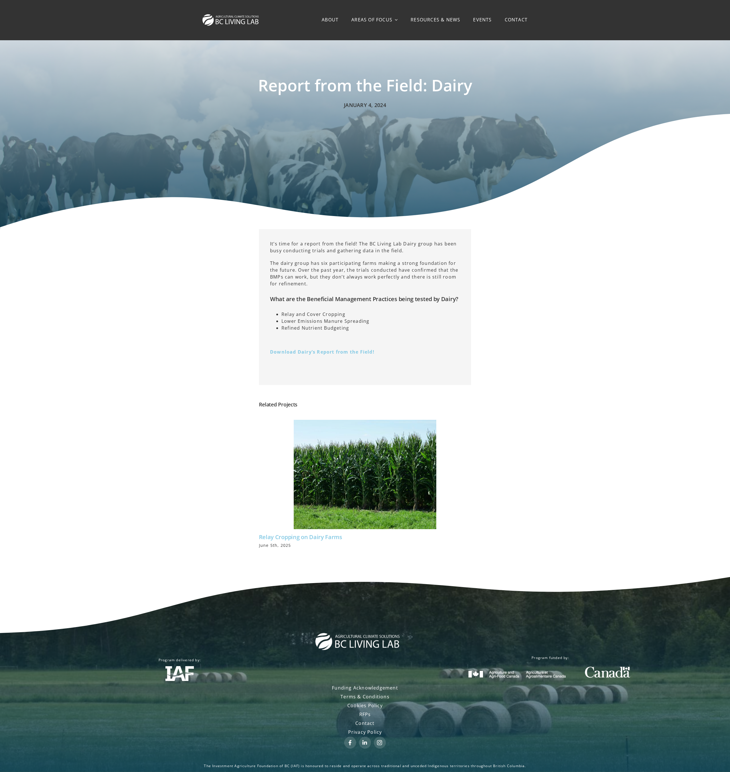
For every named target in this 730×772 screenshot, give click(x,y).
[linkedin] (365, 743)
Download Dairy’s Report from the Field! (322, 352)
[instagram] (380, 743)
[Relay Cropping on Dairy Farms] (365, 474)
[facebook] (350, 743)
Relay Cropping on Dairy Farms (300, 537)
